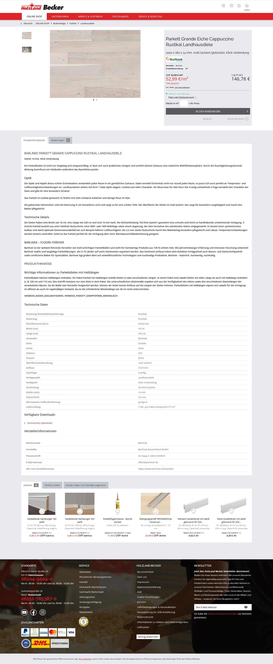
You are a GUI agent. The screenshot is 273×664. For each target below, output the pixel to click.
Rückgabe (84, 607)
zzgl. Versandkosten (182, 87)
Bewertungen (60, 140)
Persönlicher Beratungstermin (95, 576)
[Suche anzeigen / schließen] (223, 5)
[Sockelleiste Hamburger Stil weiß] (41, 504)
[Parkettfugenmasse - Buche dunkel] (117, 504)
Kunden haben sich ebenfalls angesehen (86, 485)
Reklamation (86, 612)
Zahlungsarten (87, 596)
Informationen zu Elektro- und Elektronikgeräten (162, 622)
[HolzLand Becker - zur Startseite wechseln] (42, 7)
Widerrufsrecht (145, 617)
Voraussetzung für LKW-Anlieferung (156, 612)
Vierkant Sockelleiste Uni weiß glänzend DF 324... (193, 524)
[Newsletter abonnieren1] (246, 607)
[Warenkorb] (247, 5)
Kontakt (83, 581)
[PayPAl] (25, 632)
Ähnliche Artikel (52, 485)
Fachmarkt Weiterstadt (91, 591)
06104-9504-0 (37, 579)
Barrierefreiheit (145, 571)
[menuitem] (224, 5)
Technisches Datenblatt (39, 423)
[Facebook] (34, 612)
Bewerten (207, 118)
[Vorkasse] (43, 632)
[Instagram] (43, 612)
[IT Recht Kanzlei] (85, 621)
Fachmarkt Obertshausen (92, 587)
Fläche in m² (172, 103)
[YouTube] (25, 612)
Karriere (141, 602)
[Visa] (71, 632)
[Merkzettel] (231, 5)
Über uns (142, 576)
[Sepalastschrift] (62, 632)
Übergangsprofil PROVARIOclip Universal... (155, 523)
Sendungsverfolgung (90, 602)
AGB (139, 591)
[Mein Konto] (239, 5)
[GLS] (25, 643)
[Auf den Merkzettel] (42, 512)
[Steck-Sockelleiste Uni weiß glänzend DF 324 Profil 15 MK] (231, 504)
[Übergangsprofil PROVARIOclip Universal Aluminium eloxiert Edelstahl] (155, 504)
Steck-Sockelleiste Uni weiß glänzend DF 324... (231, 524)
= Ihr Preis (193, 103)
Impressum (143, 581)
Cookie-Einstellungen (148, 596)
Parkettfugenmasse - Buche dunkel (117, 522)
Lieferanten (143, 627)
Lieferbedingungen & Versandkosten (156, 607)
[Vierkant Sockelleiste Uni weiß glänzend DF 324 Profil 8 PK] (193, 504)
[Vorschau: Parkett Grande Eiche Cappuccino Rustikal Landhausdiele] (26, 35)
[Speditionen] (60, 643)
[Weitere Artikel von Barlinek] (174, 59)
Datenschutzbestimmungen (222, 613)
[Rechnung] (34, 632)
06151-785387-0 (39, 598)
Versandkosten (85, 659)
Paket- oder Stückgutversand (182, 97)
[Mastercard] (53, 632)
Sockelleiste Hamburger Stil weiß (42, 524)
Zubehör (30, 485)
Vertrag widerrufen (148, 636)
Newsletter (85, 571)
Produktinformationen (34, 140)
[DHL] (40, 643)
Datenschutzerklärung (149, 587)
